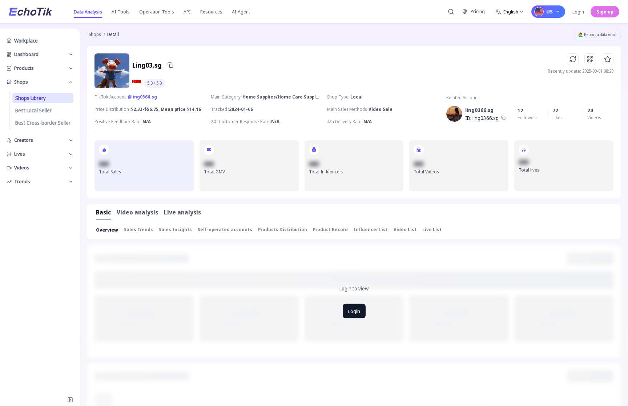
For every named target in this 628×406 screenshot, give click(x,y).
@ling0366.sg (142, 97)
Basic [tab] (103, 212)
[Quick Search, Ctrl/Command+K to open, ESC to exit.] (451, 11)
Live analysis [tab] (182, 212)
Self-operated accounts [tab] (225, 229)
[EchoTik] (30, 12)
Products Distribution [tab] (282, 229)
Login (578, 11)
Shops (95, 34)
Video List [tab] (405, 229)
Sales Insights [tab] (175, 229)
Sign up (604, 11)
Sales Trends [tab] (138, 229)
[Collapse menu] (70, 400)
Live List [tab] (432, 229)
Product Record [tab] (330, 229)
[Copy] (170, 65)
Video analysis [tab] (137, 212)
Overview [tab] (107, 229)
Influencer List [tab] (371, 229)
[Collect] (607, 59)
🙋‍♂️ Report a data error (597, 34)
